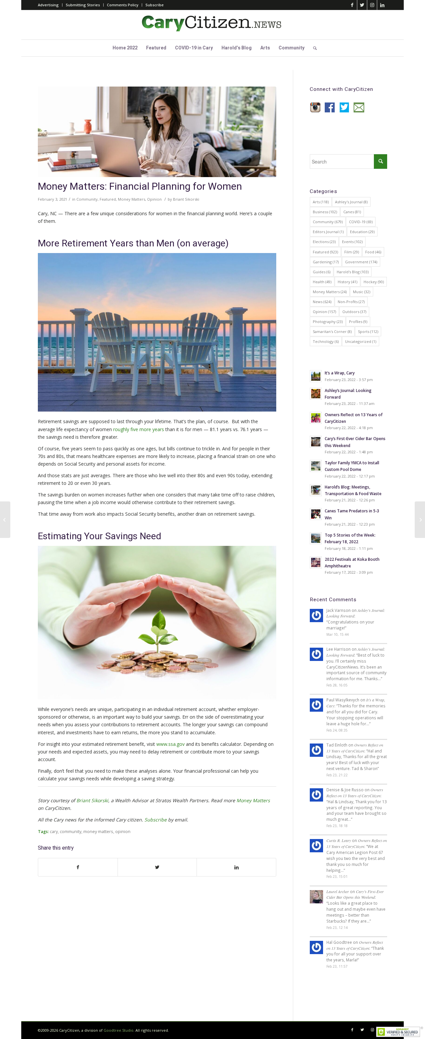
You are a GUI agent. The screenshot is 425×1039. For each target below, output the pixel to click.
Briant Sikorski (186, 199)
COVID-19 (361, 221)
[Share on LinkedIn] (236, 867)
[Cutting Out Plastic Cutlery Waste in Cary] (420, 519)
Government (361, 261)
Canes (352, 211)
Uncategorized (360, 341)
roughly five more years (138, 429)
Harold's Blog (353, 271)
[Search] (313, 48)
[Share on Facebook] (78, 867)
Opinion (154, 199)
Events (352, 241)
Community (87, 199)
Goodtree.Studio (118, 1030)
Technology (326, 341)
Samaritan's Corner (332, 331)
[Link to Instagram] (372, 5)
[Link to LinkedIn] (382, 5)
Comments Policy (122, 4)
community (70, 831)
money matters (98, 831)
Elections (324, 241)
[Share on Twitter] (157, 867)
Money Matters (131, 199)
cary (54, 831)
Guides (321, 271)
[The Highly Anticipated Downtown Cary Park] (5, 519)
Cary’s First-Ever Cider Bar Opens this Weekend (355, 894)
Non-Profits (351, 301)
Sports (368, 331)
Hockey (374, 281)
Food (373, 251)
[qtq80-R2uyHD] (157, 132)
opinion (122, 831)
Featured (108, 199)
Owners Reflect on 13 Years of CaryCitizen (354, 747)
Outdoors (354, 311)
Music (361, 291)
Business (325, 211)
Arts (321, 201)
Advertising (48, 4)
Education (362, 231)
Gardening (326, 261)
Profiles (358, 321)
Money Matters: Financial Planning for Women (140, 186)
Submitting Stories (83, 4)
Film (351, 251)
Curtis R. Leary (338, 840)
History (347, 281)
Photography (328, 321)
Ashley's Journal (351, 201)
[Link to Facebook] (352, 5)
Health (322, 281)
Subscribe (154, 4)
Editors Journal (328, 231)
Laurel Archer (337, 891)
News (322, 301)
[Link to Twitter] (362, 5)
